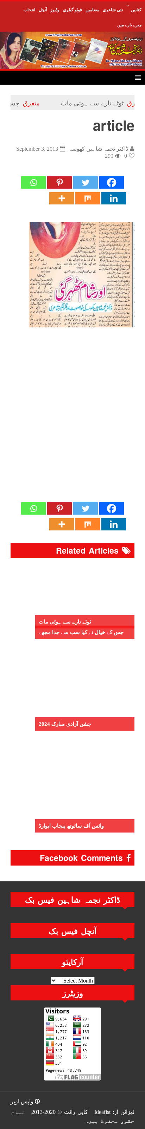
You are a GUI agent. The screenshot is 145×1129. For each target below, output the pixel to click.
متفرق (40, 102)
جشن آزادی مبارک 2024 (65, 724)
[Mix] (87, 198)
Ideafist (102, 1112)
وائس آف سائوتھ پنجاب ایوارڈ (71, 826)
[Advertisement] (72, 422)
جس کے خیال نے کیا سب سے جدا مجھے (81, 632)
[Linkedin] (113, 198)
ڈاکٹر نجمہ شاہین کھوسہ (98, 149)
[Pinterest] (59, 182)
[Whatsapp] (33, 182)
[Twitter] (85, 182)
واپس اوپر (23, 1101)
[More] (61, 198)
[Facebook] (111, 182)
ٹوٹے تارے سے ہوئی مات (101, 102)
